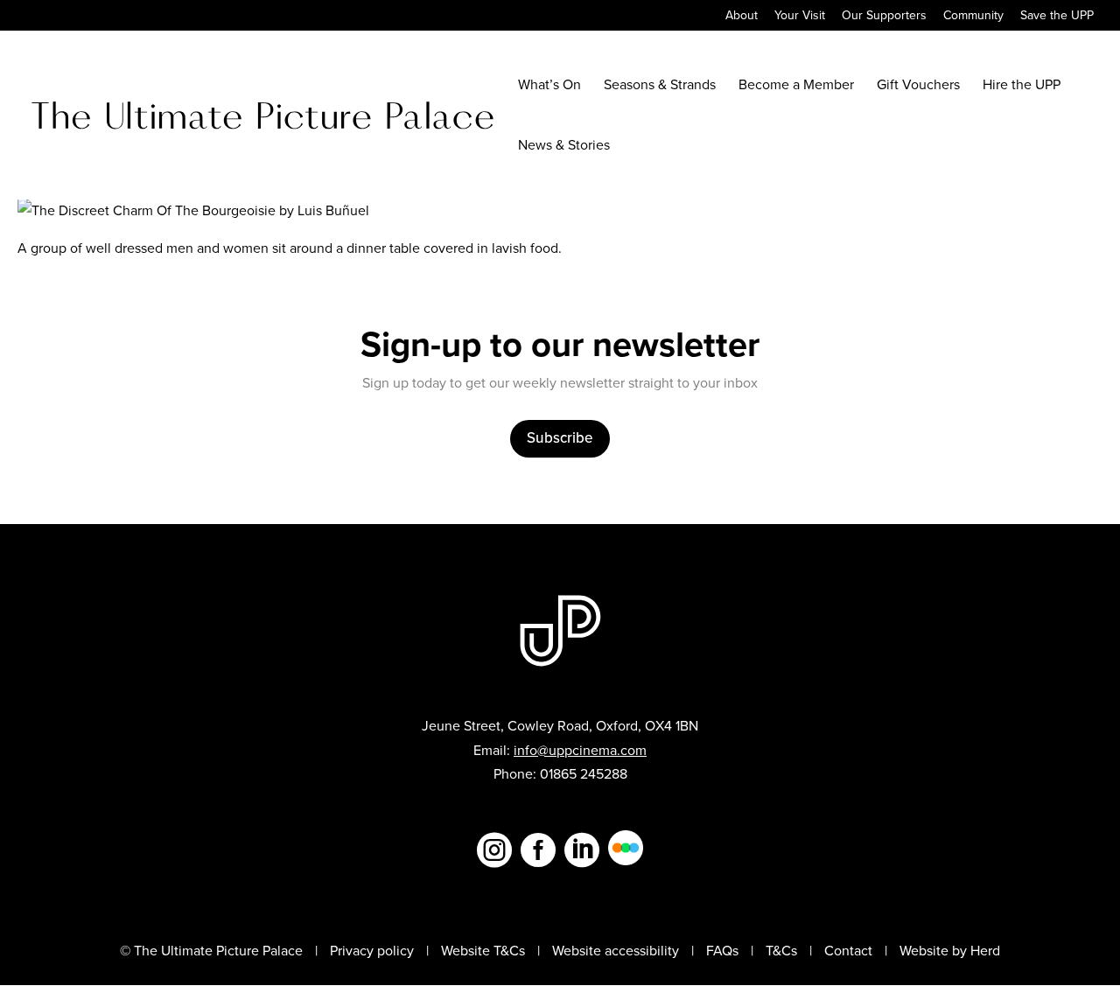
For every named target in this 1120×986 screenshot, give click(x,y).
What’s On (549, 86)
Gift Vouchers (918, 86)
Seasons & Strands (660, 86)
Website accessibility (615, 951)
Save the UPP (1057, 17)
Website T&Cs (483, 951)
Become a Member (796, 86)
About (741, 17)
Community (973, 17)
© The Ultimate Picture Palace (211, 951)
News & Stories (564, 147)
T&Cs (781, 951)
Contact (848, 951)
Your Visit (799, 17)
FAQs (722, 951)
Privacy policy (372, 951)
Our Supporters (884, 17)
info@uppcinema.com (580, 750)
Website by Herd (950, 951)
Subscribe (560, 438)
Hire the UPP (1021, 86)
